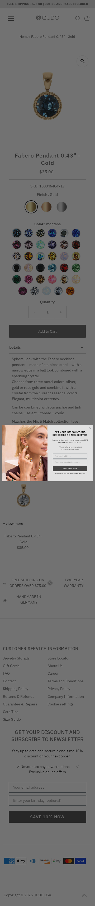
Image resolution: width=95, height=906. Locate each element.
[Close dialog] (90, 428)
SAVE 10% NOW (70, 469)
